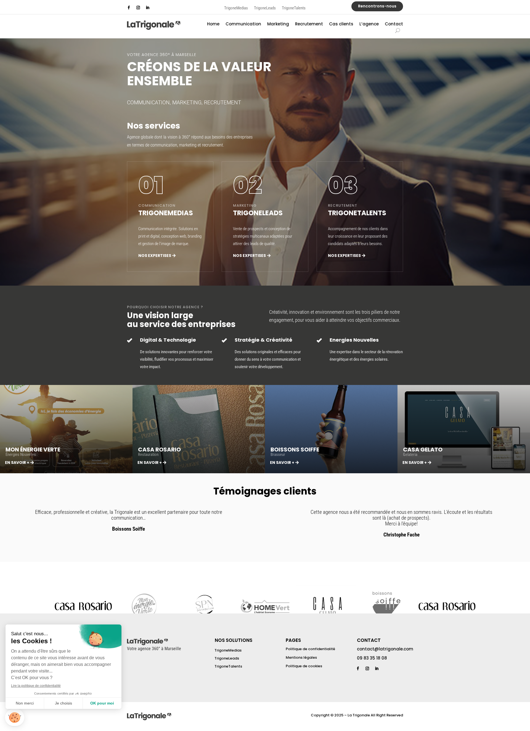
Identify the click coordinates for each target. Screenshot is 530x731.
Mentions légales (301, 657)
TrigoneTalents (294, 8)
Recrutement (309, 24)
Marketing (278, 24)
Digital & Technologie (168, 339)
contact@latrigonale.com (385, 649)
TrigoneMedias (236, 8)
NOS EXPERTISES (154, 255)
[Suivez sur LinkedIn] (147, 7)
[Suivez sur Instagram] (138, 7)
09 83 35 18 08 (372, 658)
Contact (394, 24)
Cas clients (341, 24)
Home (213, 24)
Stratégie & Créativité (263, 339)
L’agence (369, 24)
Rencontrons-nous (377, 6)
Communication (243, 24)
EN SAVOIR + (17, 462)
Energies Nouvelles (354, 339)
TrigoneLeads (265, 8)
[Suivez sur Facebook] (128, 7)
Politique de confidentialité (310, 649)
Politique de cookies (304, 666)
